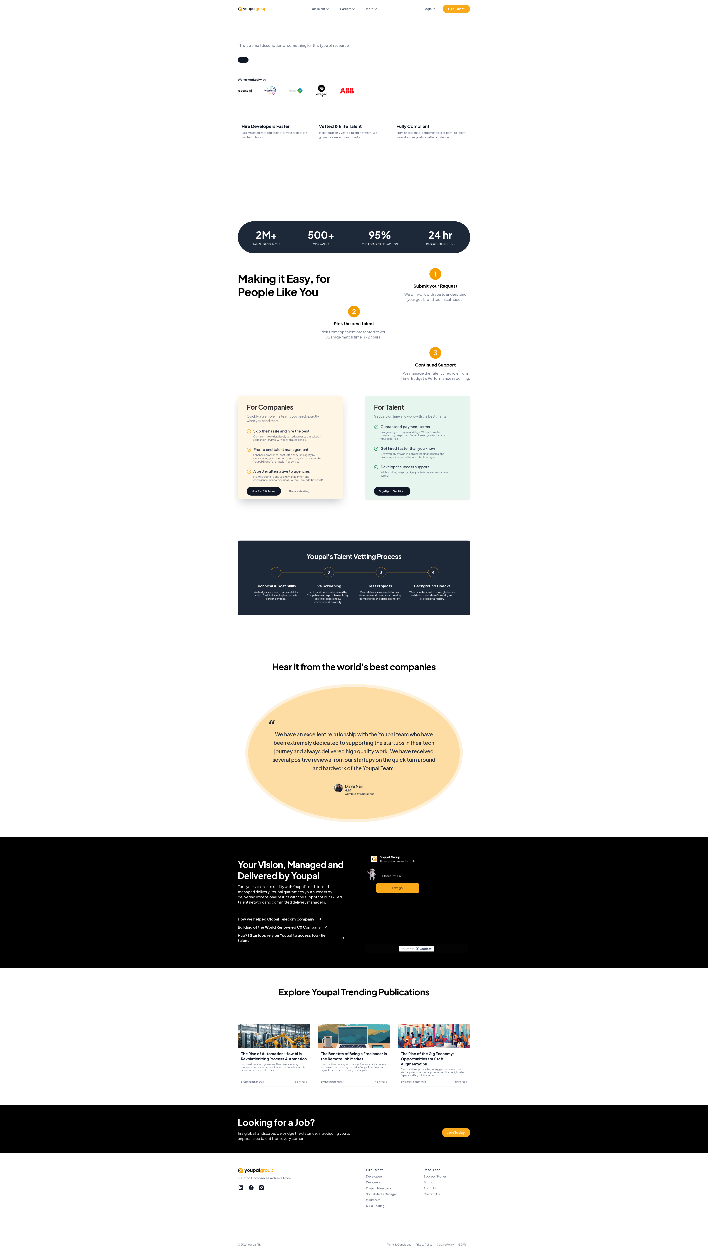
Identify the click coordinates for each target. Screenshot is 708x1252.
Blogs (428, 1182)
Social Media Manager (381, 1194)
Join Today (456, 1132)
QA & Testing (375, 1206)
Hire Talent (456, 9)
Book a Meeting (299, 491)
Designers (373, 1182)
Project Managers (378, 1188)
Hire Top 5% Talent (264, 491)
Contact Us (432, 1194)
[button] (321, 9)
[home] (252, 9)
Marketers (373, 1200)
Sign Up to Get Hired (392, 491)
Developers (374, 1176)
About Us (430, 1188)
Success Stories (435, 1176)
